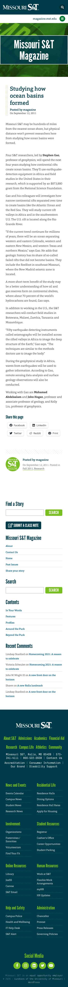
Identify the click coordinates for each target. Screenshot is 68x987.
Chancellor (43, 916)
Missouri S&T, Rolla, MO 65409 (28, 754)
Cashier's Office (45, 838)
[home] (28, 7)
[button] (62, 7)
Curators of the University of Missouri (38, 979)
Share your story (15, 571)
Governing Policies (47, 934)
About (9, 546)
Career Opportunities (48, 844)
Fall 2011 (28, 468)
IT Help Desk (13, 928)
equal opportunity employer (46, 976)
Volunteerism (13, 847)
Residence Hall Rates (48, 805)
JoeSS (9, 880)
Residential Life (46, 785)
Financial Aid (56, 738)
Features (10, 616)
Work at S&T (44, 874)
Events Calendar (15, 793)
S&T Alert (11, 934)
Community (55, 747)
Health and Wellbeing (18, 922)
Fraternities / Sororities (13, 839)
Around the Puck (15, 629)
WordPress (34, 982)
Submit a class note (26, 525)
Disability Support (43, 766)
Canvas (10, 886)
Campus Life (26, 747)
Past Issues (12, 564)
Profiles (10, 622)
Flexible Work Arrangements (45, 881)
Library (10, 874)
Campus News (14, 799)
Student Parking (46, 850)
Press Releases (45, 928)
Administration (46, 908)
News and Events (16, 785)
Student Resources (48, 823)
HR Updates (43, 895)
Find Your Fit (13, 853)
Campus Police (14, 916)
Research (39, 468)
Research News (14, 811)
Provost (41, 922)
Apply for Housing (47, 811)
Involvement (13, 823)
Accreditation (14, 763)
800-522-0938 (32, 758)
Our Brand (18, 766)
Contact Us (12, 552)
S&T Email (11, 892)
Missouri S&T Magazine (34, 49)
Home (9, 558)
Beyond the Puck (15, 635)
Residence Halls (46, 793)
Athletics (41, 747)
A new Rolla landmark (30, 685)
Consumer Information (44, 763)
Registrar (42, 831)
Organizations (13, 831)
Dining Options (45, 799)
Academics (40, 738)
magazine (29, 110)
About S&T (10, 738)
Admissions (25, 738)
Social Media (33, 955)
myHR (40, 889)
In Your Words (14, 610)
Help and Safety (15, 908)
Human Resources (47, 865)
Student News (13, 805)
